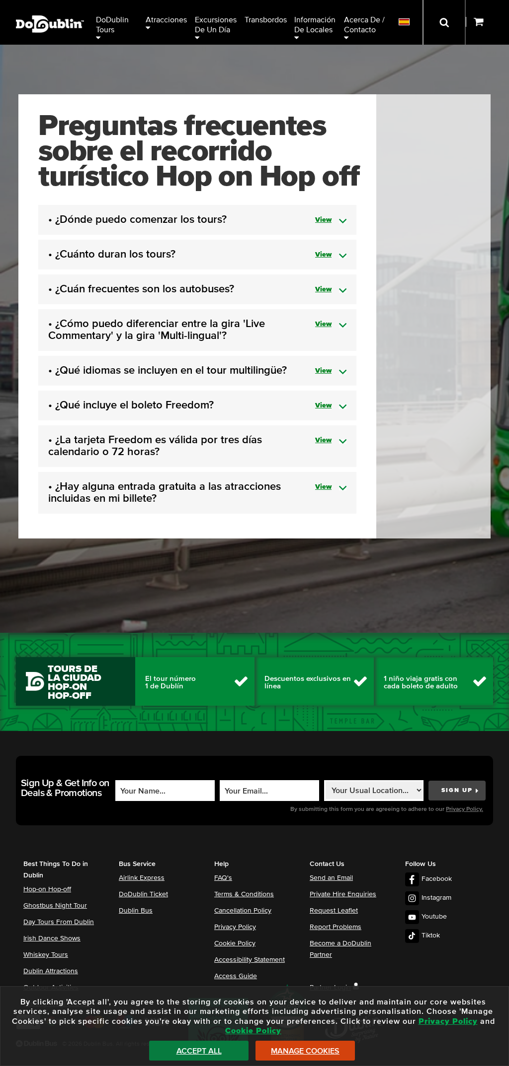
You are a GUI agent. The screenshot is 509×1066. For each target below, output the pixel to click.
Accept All (199, 1051)
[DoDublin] (50, 8)
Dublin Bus (136, 910)
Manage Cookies (305, 1051)
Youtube (434, 916)
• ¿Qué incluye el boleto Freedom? (190, 405)
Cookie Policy (234, 943)
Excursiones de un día (217, 25)
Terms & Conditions (244, 894)
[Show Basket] (487, 22)
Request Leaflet (334, 910)
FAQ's (223, 877)
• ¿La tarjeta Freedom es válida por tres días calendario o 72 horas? (190, 446)
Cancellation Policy (242, 910)
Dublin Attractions (50, 971)
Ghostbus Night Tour (55, 905)
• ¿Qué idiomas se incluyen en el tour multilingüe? (190, 370)
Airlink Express (142, 877)
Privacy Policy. (464, 809)
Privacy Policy (235, 927)
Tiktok (431, 935)
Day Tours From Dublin (58, 922)
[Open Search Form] (444, 22)
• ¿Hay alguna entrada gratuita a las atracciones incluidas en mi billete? (190, 492)
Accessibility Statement (249, 959)
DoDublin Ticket (143, 894)
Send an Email (331, 877)
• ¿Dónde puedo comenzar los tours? (190, 219)
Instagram (436, 897)
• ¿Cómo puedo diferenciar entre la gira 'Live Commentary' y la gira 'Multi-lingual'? (190, 330)
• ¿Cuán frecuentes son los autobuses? (190, 289)
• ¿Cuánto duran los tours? (190, 254)
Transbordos (266, 20)
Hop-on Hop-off (47, 889)
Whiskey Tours (45, 954)
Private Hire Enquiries (343, 894)
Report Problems (335, 927)
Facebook (437, 878)
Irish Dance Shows (52, 938)
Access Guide (235, 976)
